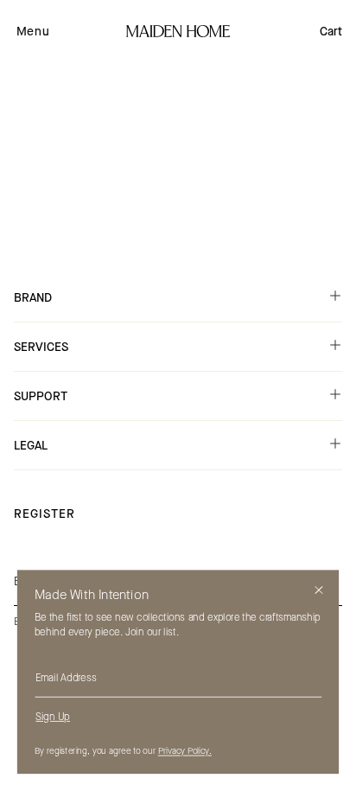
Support (40, 396)
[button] (33, 31)
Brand (33, 298)
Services (41, 347)
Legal (31, 445)
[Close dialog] (318, 590)
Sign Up (52, 717)
